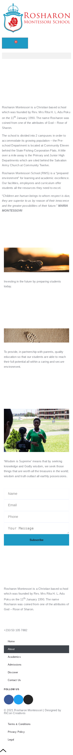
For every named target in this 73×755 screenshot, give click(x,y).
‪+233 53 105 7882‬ (15, 630)
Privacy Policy (16, 731)
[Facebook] (9, 699)
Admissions (14, 664)
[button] (36, 56)
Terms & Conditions (19, 724)
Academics (14, 656)
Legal (11, 739)
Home (11, 641)
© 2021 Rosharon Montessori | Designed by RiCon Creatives (32, 712)
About (11, 649)
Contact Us (14, 680)
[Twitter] (18, 699)
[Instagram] (28, 699)
